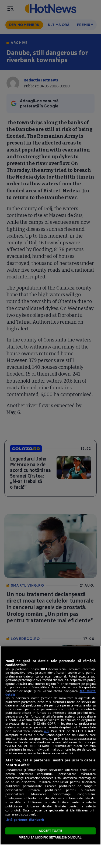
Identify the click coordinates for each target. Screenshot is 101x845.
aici (46, 731)
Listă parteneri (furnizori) (24, 820)
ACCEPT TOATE (50, 830)
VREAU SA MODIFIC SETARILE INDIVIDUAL (50, 837)
